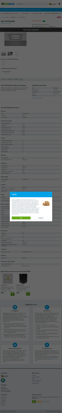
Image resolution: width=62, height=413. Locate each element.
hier (25, 210)
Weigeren (40, 218)
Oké (21, 218)
